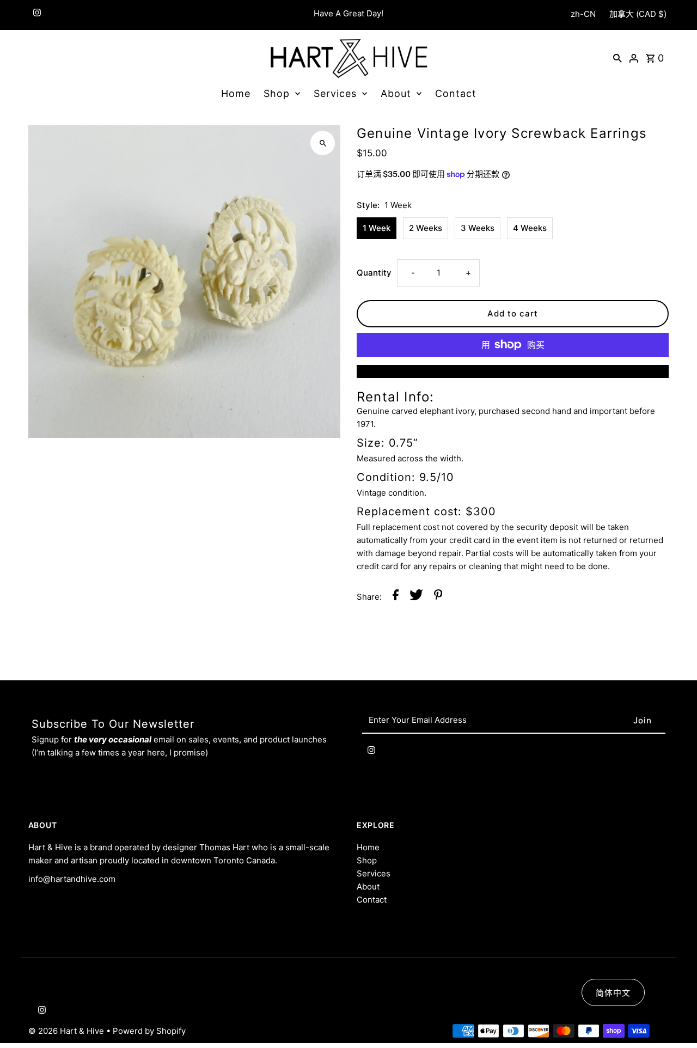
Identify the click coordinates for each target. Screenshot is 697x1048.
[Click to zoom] (322, 143)
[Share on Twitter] (416, 596)
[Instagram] (35, 15)
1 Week (376, 228)
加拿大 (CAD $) (638, 14)
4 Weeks (530, 228)
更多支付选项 (512, 371)
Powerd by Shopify (149, 1031)
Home (235, 93)
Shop (277, 93)
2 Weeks (425, 228)
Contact (455, 93)
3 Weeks (477, 228)
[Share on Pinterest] (438, 596)
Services (335, 93)
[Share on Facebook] (396, 596)
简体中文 (613, 993)
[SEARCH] (617, 57)
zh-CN (583, 14)
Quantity (374, 272)
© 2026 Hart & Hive (67, 1031)
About (396, 93)
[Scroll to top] (674, 1019)
